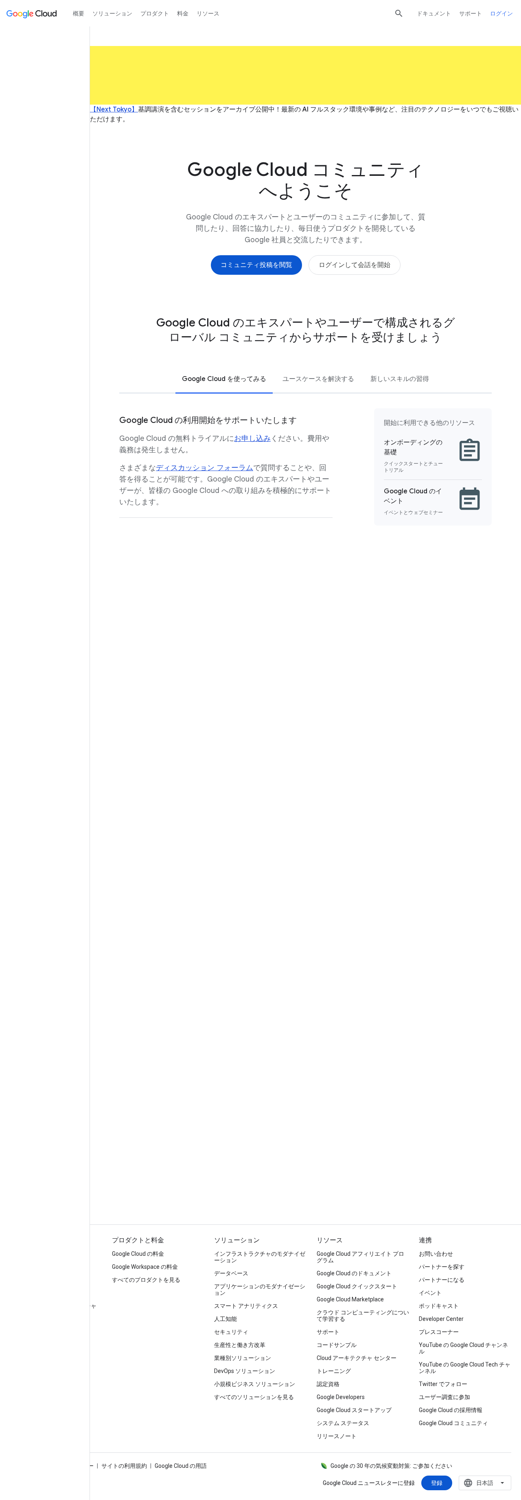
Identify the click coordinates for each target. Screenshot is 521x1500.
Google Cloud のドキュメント (354, 1273)
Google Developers (341, 1397)
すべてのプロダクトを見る (146, 1280)
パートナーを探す (441, 1267)
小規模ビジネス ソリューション (254, 1384)
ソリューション (112, 13)
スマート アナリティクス (246, 1306)
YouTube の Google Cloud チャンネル (463, 1348)
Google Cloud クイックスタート (357, 1286)
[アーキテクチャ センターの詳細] (197, 868)
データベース (231, 1273)
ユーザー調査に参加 (444, 1397)
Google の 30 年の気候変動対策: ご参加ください (391, 1466)
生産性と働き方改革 (239, 1345)
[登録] (436, 1483)
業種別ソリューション (242, 1358)
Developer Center (441, 1319)
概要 (78, 13)
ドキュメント (434, 13)
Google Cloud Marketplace (350, 1299)
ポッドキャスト (439, 1306)
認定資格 (328, 1384)
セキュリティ (231, 1332)
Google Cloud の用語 (181, 1466)
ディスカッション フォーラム (204, 467)
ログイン (501, 13)
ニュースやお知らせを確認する (429, 1176)
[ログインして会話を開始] (354, 265)
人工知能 (225, 1319)
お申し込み (252, 438)
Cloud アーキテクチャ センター (356, 1358)
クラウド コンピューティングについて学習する (363, 1315)
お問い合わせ (436, 1253)
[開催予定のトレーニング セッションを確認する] (379, 734)
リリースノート (337, 1436)
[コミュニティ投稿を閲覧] (256, 265)
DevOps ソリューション (244, 1371)
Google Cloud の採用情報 (450, 1410)
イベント (430, 1293)
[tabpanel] (305, 468)
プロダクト (154, 13)
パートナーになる (441, 1280)
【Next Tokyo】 (114, 109)
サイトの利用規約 (124, 1466)
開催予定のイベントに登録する (305, 1176)
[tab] (224, 378)
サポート (470, 13)
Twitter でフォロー (443, 1384)
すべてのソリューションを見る (254, 1397)
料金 (182, 13)
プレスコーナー (439, 1332)
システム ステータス (343, 1423)
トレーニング (334, 1371)
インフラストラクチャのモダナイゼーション (259, 1257)
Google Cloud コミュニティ (453, 1423)
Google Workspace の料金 (145, 1267)
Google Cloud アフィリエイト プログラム (360, 1257)
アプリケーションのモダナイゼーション (259, 1289)
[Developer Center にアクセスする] (202, 723)
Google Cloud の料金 (138, 1253)
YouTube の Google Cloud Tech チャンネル (464, 1367)
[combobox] (485, 1483)
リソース (208, 13)
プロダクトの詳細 (181, 1176)
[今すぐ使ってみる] (336, 856)
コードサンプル (337, 1345)
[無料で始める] (179, 1079)
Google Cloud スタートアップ (354, 1410)
